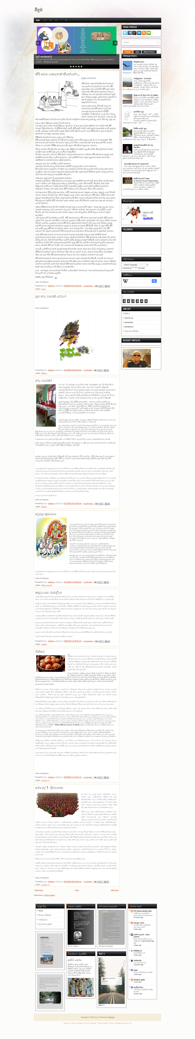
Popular (128, 52)
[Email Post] (96, 286)
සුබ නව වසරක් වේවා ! (50, 296)
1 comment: (88, 370)
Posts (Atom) (50, 895)
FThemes (73, 1023)
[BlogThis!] (101, 286)
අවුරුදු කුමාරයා (45, 513)
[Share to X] (103, 286)
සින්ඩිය (127, 313)
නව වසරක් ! (43, 380)
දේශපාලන (45, 780)
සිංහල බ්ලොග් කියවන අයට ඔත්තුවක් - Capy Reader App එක (144, 941)
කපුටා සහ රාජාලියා (48, 592)
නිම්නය (44, 373)
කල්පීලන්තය (138, 987)
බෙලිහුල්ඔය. (43, 920)
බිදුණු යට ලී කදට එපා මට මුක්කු (146, 95)
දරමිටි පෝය (74, 959)
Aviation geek (139, 980)
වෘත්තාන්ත (137, 960)
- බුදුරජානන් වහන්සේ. (47, 56)
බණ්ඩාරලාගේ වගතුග (142, 178)
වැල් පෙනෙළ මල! (140, 963)
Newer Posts (39, 890)
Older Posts (115, 890)
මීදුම (38, 9)
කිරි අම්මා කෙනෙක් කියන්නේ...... (57, 73)
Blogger (111, 1017)
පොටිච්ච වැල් (139, 112)
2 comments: (88, 286)
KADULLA (138, 951)
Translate (141, 268)
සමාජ (43, 289)
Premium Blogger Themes (105, 1023)
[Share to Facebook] (106, 286)
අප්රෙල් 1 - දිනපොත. (49, 787)
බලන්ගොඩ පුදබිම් (45, 924)
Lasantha (93, 1023)
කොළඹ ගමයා (139, 923)
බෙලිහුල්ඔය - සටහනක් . (143, 78)
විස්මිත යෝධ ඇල (140, 128)
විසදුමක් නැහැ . (139, 62)
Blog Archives (149, 52)
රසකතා (44, 644)
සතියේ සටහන (46, 585)
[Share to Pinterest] (108, 286)
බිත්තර (40, 651)
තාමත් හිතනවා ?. (139, 953)
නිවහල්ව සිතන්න (44, 915)
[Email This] (98, 286)
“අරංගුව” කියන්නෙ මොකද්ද (143, 972)
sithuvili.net (128, 318)
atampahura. (129, 327)
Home (38, 20)
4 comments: (88, 504)
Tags (137, 52)
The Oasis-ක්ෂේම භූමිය (143, 911)
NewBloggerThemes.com (123, 1023)
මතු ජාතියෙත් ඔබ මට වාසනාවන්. (136, 164)
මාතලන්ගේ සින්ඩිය (131, 331)
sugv (136, 970)
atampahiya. (129, 322)
